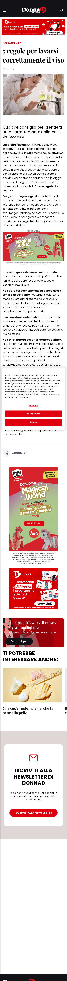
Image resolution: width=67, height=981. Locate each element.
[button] (4, 10)
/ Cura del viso (12, 43)
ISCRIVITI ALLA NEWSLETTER (33, 812)
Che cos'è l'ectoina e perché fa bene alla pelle (28, 710)
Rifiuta (33, 422)
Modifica (33, 405)
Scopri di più (19, 641)
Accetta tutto (33, 413)
